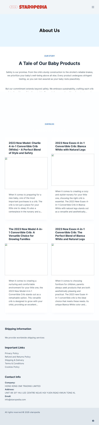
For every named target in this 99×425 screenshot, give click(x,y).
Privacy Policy (12, 353)
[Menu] (93, 7)
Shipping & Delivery (14, 360)
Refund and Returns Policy (18, 356)
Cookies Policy (12, 367)
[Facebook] (93, 421)
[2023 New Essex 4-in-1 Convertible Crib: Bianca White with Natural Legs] (72, 170)
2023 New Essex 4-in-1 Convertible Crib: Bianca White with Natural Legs (70, 146)
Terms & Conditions (14, 363)
